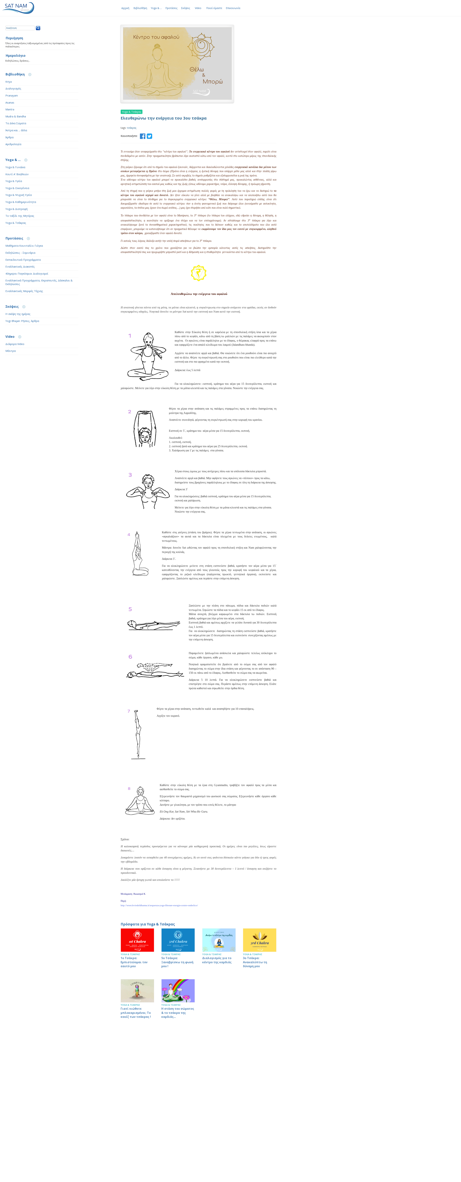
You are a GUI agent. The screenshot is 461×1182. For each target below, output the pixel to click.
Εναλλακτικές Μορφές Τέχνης (24, 291)
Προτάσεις (171, 8)
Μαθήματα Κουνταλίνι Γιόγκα (24, 245)
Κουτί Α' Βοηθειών (17, 174)
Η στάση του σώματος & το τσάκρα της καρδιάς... (178, 1000)
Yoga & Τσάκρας (15, 223)
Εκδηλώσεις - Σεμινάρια (20, 252)
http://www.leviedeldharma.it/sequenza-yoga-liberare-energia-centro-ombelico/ (159, 905)
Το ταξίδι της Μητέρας (19, 215)
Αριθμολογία (13, 144)
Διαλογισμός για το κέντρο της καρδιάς (219, 950)
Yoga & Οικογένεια (17, 188)
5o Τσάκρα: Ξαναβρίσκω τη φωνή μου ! (178, 950)
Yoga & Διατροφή (16, 209)
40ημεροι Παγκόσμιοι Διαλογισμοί (26, 273)
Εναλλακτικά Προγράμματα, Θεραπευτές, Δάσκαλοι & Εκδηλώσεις (39, 282)
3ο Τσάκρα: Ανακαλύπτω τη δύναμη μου (259, 950)
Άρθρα (9, 137)
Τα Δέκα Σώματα (15, 123)
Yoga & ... (156, 8)
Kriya (8, 81)
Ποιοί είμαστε (214, 8)
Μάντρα (10, 351)
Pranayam (11, 95)
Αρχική (125, 8)
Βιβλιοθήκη (140, 8)
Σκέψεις (185, 8)
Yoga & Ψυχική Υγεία (18, 195)
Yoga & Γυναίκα (15, 167)
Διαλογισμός (13, 88)
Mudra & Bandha (15, 116)
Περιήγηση (14, 38)
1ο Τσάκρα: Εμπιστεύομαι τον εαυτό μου (137, 950)
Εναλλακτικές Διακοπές (20, 266)
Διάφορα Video (14, 344)
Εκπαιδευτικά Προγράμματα (23, 259)
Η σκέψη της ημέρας (17, 314)
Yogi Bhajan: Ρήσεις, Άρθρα (22, 321)
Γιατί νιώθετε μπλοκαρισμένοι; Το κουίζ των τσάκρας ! (137, 1000)
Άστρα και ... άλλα (16, 130)
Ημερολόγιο (16, 56)
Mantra (9, 109)
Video (198, 8)
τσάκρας (131, 127)
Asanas (9, 102)
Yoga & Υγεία (13, 181)
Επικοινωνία (233, 8)
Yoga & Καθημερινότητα (20, 202)
